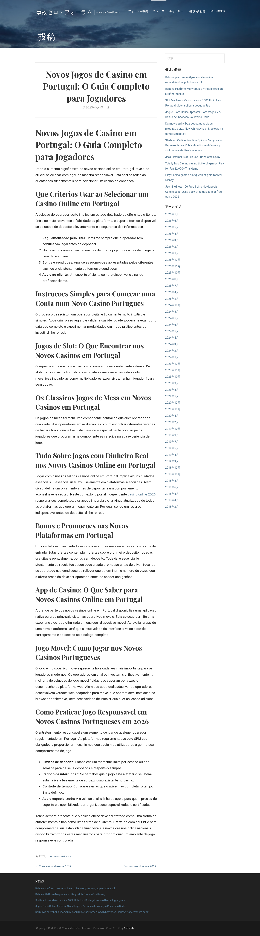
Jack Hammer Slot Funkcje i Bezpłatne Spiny (192, 157)
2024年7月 (172, 318)
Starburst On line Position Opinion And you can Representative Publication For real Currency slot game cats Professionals (194, 145)
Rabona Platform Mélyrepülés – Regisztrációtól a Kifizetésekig (70, 894)
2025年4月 (172, 292)
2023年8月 (172, 389)
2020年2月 (172, 422)
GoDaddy (129, 928)
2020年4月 (172, 415)
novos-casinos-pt (62, 856)
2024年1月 (172, 357)
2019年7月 (172, 441)
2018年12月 (172, 467)
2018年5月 (172, 493)
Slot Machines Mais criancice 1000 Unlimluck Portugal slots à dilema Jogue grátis (80, 900)
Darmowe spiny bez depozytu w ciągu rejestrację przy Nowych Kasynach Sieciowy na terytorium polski (194, 128)
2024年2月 (172, 350)
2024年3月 (172, 344)
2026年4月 (172, 233)
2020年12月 (172, 402)
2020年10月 (172, 409)
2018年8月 (172, 480)
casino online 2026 (142, 494)
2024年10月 (172, 305)
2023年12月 (172, 363)
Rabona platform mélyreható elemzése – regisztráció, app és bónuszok (75, 888)
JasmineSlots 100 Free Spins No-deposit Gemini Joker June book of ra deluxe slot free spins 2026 (193, 192)
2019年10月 (172, 428)
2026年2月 (172, 246)
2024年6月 (172, 324)
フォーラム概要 (138, 11)
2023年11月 (172, 370)
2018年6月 (172, 487)
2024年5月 (172, 331)
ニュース (158, 11)
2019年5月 (172, 448)
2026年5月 (172, 227)
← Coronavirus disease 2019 (53, 866)
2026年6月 (172, 220)
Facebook (217, 11)
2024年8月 (172, 311)
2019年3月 (172, 461)
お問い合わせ (196, 11)
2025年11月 (172, 266)
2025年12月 (172, 259)
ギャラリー (176, 11)
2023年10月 (172, 376)
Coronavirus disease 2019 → (142, 866)
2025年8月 (172, 279)
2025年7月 (172, 285)
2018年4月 (172, 500)
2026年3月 (172, 240)
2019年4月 (172, 454)
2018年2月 (172, 506)
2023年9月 (172, 383)
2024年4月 (172, 337)
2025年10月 (172, 272)
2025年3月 (172, 298)
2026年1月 (172, 253)
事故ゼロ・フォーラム (64, 12)
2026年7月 (172, 214)
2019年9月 (172, 435)
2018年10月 (172, 474)
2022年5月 (172, 396)
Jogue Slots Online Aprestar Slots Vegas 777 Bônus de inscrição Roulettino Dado (80, 906)
